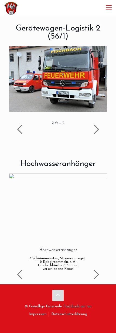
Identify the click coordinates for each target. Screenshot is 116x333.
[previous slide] (19, 129)
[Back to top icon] (58, 295)
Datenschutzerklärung (69, 314)
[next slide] (96, 129)
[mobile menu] (108, 8)
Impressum (38, 314)
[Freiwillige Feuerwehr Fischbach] (11, 8)
